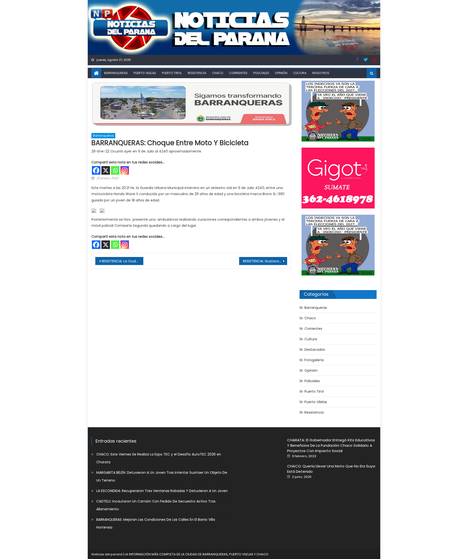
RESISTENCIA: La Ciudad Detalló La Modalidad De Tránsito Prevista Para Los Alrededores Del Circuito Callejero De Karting (122, 261)
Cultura (299, 73)
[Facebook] (96, 170)
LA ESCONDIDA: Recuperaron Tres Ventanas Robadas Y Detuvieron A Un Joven (162, 490)
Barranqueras (116, 73)
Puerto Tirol (172, 73)
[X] (105, 170)
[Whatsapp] (115, 170)
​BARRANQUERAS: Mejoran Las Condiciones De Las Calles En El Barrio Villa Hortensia (155, 523)
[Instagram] (124, 170)
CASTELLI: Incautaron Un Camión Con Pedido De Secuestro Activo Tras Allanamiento (155, 505)
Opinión (281, 73)
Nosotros (320, 73)
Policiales (261, 73)
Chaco (217, 73)
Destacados (314, 349)
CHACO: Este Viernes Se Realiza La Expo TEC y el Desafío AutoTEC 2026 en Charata (158, 458)
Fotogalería (314, 360)
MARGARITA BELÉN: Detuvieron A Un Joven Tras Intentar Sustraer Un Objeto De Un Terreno (161, 476)
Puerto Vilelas (145, 73)
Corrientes (238, 73)
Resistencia (197, 73)
